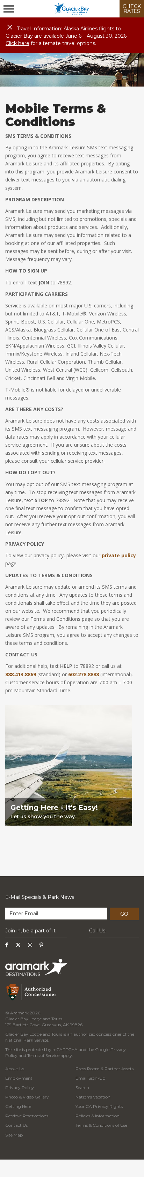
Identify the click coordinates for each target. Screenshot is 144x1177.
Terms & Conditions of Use (101, 1125)
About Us (14, 1068)
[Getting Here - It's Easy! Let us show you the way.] (68, 838)
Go (124, 914)
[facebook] (6, 945)
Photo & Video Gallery (27, 1097)
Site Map (14, 1135)
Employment (19, 1078)
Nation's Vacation (92, 1097)
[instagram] (30, 945)
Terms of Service (43, 1055)
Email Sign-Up (90, 1078)
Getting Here (18, 1106)
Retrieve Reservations (26, 1115)
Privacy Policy (19, 1087)
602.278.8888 (83, 674)
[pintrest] (41, 945)
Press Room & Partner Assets (104, 1068)
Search (82, 1087)
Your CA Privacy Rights (99, 1106)
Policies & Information (97, 1115)
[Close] (10, 27)
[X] (18, 945)
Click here (17, 43)
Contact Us (16, 1125)
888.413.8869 (20, 674)
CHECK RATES (132, 8)
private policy (119, 555)
